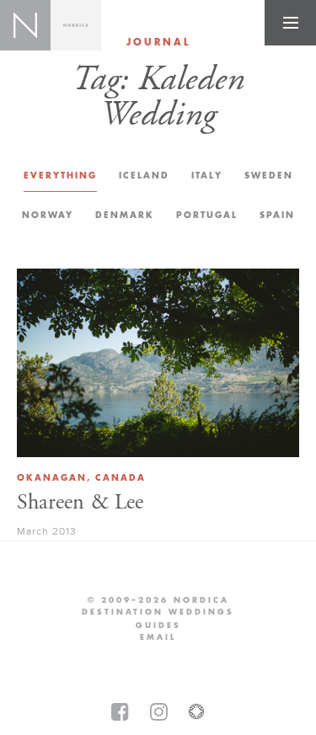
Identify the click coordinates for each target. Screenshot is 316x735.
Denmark (124, 215)
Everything (60, 175)
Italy (206, 175)
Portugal (207, 215)
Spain (277, 215)
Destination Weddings (158, 612)
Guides (158, 625)
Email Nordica (158, 637)
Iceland (144, 175)
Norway (47, 215)
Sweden (268, 175)
